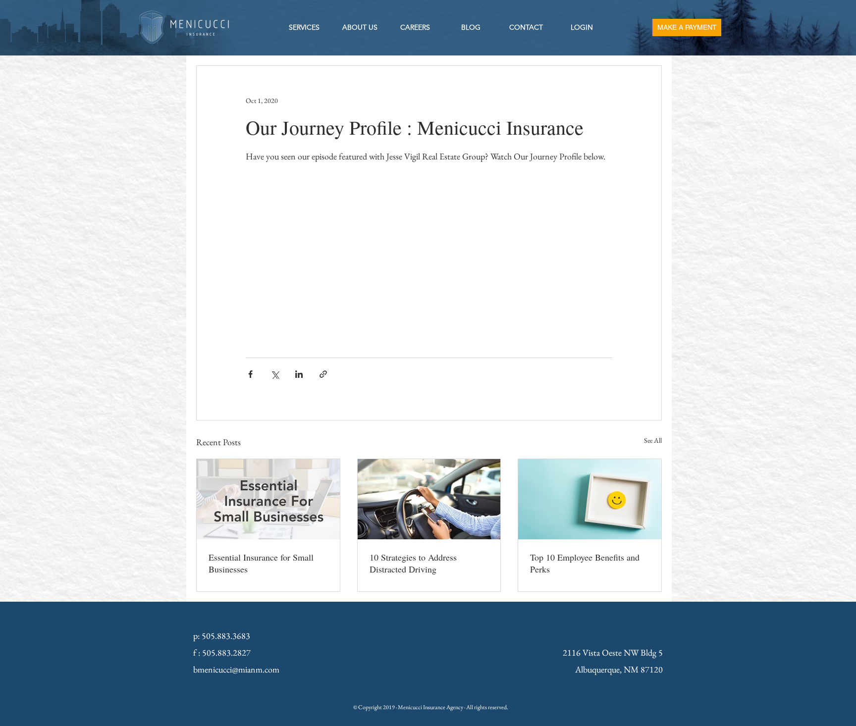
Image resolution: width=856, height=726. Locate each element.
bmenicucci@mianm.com (236, 669)
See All (653, 440)
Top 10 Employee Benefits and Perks (585, 563)
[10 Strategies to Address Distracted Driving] (429, 499)
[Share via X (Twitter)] (274, 374)
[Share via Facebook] (250, 374)
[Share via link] (323, 374)
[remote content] (429, 255)
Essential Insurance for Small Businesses (261, 563)
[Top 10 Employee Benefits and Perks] (589, 499)
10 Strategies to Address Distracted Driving (413, 563)
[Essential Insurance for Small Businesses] (268, 499)
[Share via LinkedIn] (299, 374)
